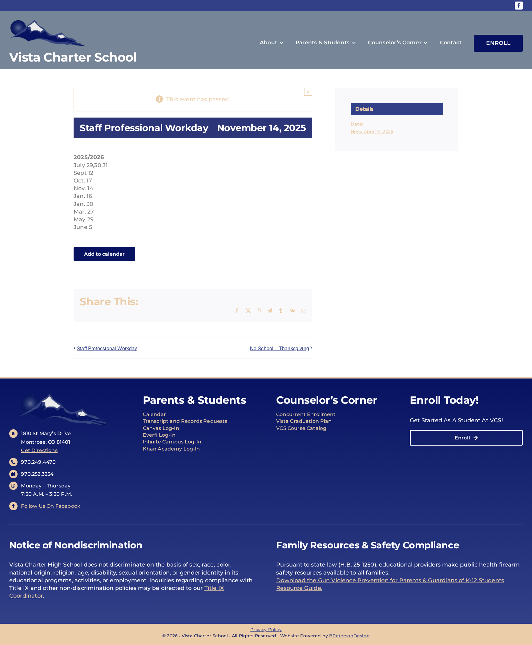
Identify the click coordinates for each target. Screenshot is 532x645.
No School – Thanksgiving (279, 348)
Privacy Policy (266, 629)
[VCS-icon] (65, 393)
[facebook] (519, 6)
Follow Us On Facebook (50, 506)
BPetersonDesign (349, 636)
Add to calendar (104, 254)
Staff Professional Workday (107, 348)
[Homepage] (88, 43)
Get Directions (39, 450)
